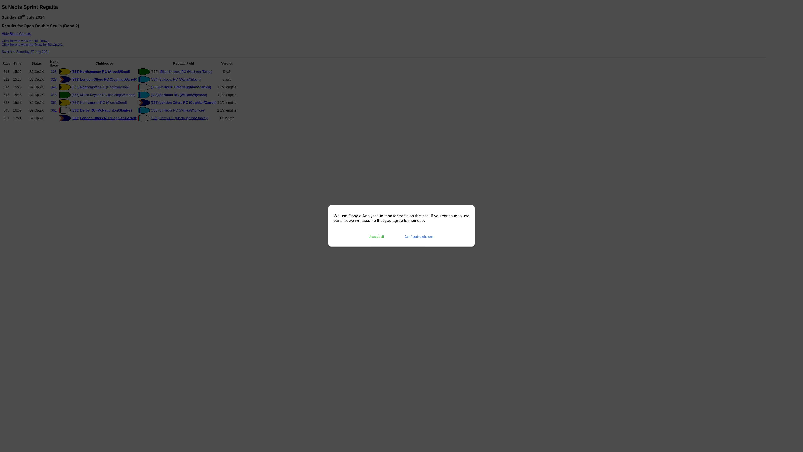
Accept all (376, 236)
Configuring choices (419, 236)
